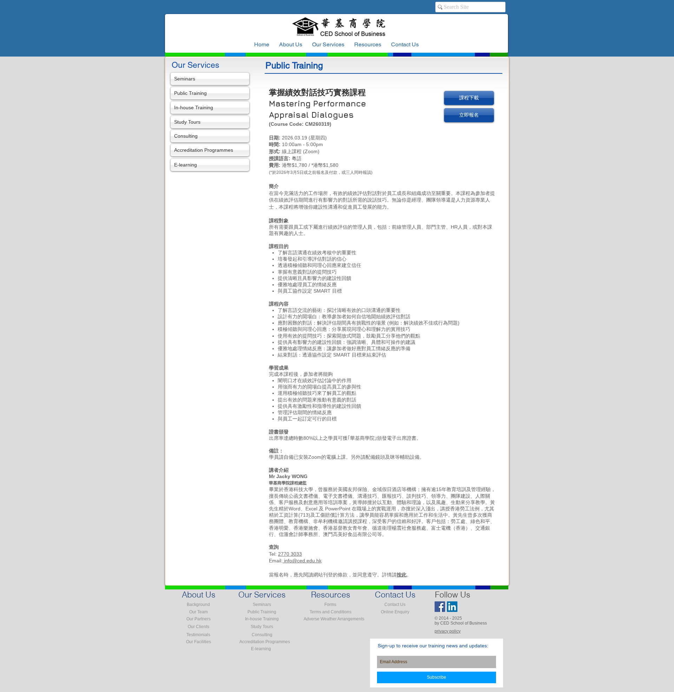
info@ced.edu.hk (302, 560)
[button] (367, 44)
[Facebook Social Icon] (440, 606)
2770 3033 (290, 554)
